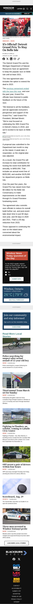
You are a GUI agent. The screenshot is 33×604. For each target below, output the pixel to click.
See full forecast (16, 300)
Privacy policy (16, 599)
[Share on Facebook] (4, 59)
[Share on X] (7, 59)
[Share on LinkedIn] (11, 59)
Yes (9, 275)
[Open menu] (31, 9)
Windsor (6, 41)
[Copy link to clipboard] (18, 59)
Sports (5, 499)
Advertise (16, 593)
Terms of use (16, 596)
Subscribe (16, 327)
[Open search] (27, 9)
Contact (16, 585)
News (13, 41)
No (9, 272)
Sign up (26, 13)
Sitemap (16, 602)
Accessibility (16, 588)
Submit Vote (16, 279)
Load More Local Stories (16, 543)
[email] (15, 59)
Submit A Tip (16, 591)
